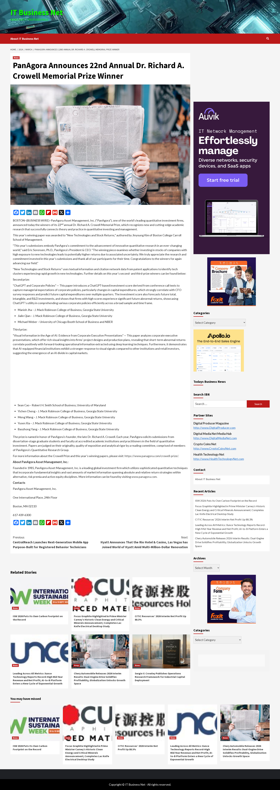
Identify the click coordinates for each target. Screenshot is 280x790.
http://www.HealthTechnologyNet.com (218, 459)
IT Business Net (36, 12)
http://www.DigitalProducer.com (214, 428)
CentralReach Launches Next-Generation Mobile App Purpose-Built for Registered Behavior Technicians (50, 542)
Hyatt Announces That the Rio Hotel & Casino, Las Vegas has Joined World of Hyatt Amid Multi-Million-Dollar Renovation (144, 542)
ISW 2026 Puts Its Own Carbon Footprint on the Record (226, 500)
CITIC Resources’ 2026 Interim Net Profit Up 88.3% (224, 519)
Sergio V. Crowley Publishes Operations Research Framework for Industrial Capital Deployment (160, 677)
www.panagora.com (144, 476)
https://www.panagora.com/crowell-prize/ (151, 456)
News (16, 57)
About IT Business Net (24, 39)
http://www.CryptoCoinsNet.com (214, 448)
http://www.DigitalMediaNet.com (215, 438)
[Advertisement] (183, 16)
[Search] (268, 38)
